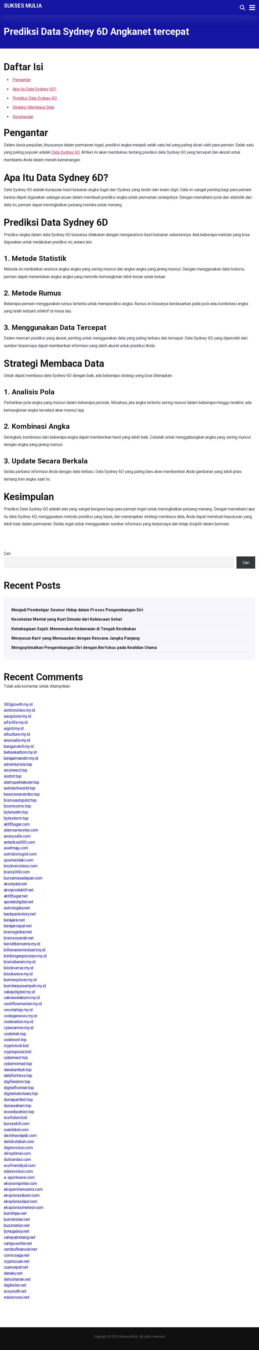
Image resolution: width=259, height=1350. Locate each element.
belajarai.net (14, 920)
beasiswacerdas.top (22, 794)
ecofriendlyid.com (19, 1165)
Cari (7, 553)
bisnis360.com (17, 872)
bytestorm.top (16, 818)
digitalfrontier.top (19, 1087)
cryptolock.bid (16, 1045)
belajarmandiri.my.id (21, 758)
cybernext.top (16, 1057)
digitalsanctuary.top (21, 1093)
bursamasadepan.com (23, 878)
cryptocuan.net (16, 1261)
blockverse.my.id (18, 967)
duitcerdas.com (17, 1159)
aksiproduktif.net (18, 890)
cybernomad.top (18, 1063)
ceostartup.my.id (18, 1009)
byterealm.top (16, 812)
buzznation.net (17, 1225)
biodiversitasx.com (20, 866)
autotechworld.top (19, 788)
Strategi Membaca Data (33, 107)
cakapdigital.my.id (19, 991)
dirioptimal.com (17, 1153)
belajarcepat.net (18, 926)
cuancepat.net (16, 1267)
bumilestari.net (17, 1219)
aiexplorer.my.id (17, 716)
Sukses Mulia (23, 5)
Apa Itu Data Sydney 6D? (34, 89)
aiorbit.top (12, 776)
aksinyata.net (15, 884)
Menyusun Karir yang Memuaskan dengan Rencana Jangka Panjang (75, 638)
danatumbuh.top (18, 1069)
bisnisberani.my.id (19, 961)
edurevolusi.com (18, 1171)
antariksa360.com (19, 842)
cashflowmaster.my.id (23, 1003)
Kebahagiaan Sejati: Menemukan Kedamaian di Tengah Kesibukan (73, 628)
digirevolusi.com (18, 1147)
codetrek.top (15, 1033)
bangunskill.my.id (19, 746)
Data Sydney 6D (66, 152)
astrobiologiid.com (20, 854)
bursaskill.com (16, 1123)
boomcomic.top (17, 806)
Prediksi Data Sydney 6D (35, 98)
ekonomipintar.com (20, 1183)
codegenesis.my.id (20, 1016)
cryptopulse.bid (17, 1051)
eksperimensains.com (23, 1189)
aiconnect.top (15, 770)
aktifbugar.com (17, 824)
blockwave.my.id (18, 974)
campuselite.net (18, 1243)
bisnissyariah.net (19, 938)
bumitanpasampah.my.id (25, 985)
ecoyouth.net (15, 1291)
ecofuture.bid (15, 1117)
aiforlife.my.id (16, 722)
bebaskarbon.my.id (20, 752)
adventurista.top (18, 764)
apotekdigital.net (18, 901)
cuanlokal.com (16, 1129)
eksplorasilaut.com (20, 1201)
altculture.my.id (17, 734)
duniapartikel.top (18, 1099)
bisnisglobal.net (18, 932)
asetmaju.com (16, 848)
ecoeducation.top (19, 1111)
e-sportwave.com (19, 1177)
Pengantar (22, 79)
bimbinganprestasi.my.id (25, 956)
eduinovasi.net (16, 1297)
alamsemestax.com (21, 830)
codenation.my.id (18, 1021)
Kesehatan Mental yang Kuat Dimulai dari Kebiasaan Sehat (66, 619)
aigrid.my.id (14, 728)
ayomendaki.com (18, 860)
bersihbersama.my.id (22, 943)
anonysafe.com (17, 836)
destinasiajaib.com (20, 1135)
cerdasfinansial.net (20, 1249)
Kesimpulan (23, 116)
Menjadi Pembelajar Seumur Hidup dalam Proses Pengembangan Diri (77, 610)
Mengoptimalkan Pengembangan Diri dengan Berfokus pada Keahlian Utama (84, 647)
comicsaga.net (16, 1255)
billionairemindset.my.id (24, 950)
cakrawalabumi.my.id (22, 997)
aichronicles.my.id (19, 710)
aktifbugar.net (16, 896)
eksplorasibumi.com (21, 1195)
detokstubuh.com (19, 1141)
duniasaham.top (17, 1105)
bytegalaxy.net (16, 1231)
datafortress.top (18, 1075)
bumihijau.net (15, 1213)
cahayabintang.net (19, 1237)
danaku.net (13, 1273)
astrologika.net (17, 908)
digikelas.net (15, 1285)
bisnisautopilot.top (20, 800)
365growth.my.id (18, 704)
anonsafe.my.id (17, 740)
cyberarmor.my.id (18, 1027)
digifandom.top (17, 1081)
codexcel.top (15, 1039)
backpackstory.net (20, 914)
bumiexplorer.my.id (20, 979)
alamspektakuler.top (21, 782)
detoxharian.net (17, 1279)
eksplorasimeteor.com (23, 1207)
